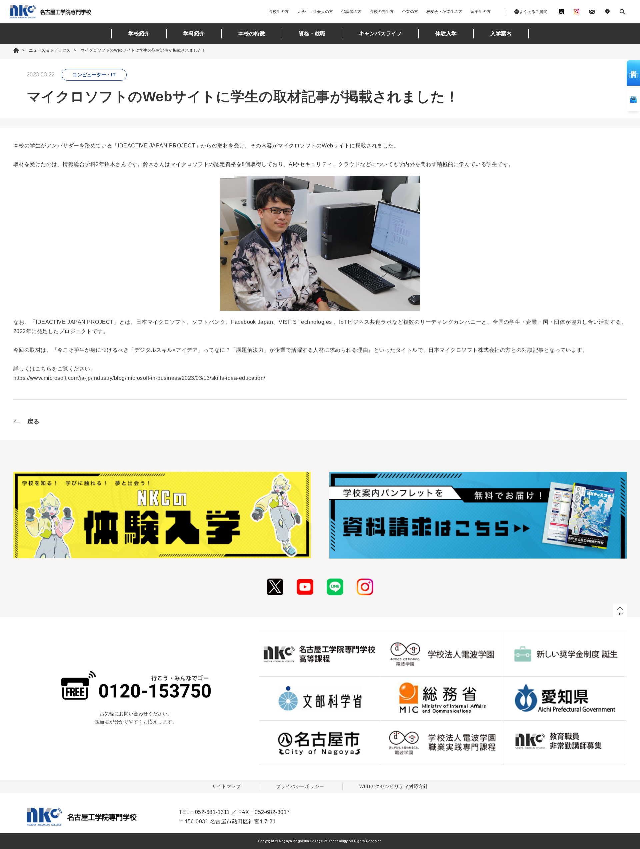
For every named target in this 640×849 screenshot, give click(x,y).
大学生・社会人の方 (315, 11)
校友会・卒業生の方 (444, 11)
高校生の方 (279, 11)
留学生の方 (481, 11)
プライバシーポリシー (300, 786)
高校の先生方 (382, 11)
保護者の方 (351, 11)
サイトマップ (226, 786)
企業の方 (410, 11)
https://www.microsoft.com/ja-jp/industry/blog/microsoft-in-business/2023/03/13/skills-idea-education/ (139, 378)
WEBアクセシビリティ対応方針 (393, 786)
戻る (33, 421)
